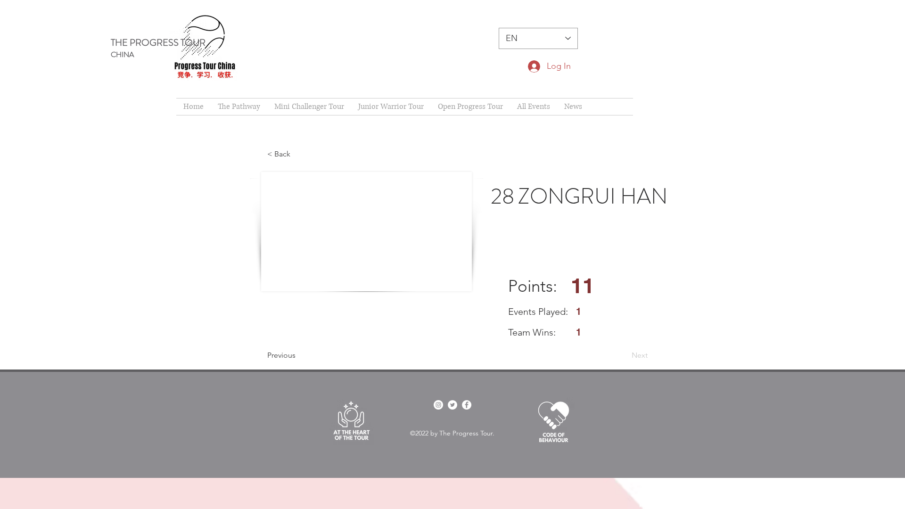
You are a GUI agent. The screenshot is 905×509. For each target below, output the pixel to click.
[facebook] (438, 405)
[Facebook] (466, 405)
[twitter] (452, 405)
